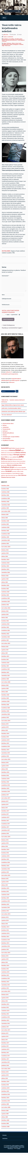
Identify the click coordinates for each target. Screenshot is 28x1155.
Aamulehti (5, 448)
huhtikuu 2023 (5, 595)
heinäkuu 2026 (5, 485)
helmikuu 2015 (5, 904)
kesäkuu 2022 (5, 620)
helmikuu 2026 (5, 501)
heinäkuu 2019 (5, 733)
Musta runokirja (12, 465)
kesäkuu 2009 (5, 1123)
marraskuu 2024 (5, 546)
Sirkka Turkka (20, 471)
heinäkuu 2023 (5, 585)
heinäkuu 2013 (5, 965)
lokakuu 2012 (4, 994)
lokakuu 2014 (4, 917)
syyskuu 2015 (5, 881)
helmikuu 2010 (5, 1097)
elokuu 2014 (4, 923)
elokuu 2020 (4, 691)
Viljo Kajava (15, 475)
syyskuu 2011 (5, 1036)
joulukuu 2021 (5, 640)
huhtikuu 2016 (5, 859)
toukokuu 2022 (5, 624)
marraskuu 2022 (5, 608)
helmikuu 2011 (5, 1059)
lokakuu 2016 (4, 840)
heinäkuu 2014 (5, 927)
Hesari (2, 457)
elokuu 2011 (4, 1039)
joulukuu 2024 (5, 543)
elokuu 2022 (4, 617)
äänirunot (11, 382)
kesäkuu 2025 (5, 524)
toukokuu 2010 (5, 1088)
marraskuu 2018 (5, 759)
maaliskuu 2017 (5, 823)
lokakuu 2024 (4, 550)
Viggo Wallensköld (9, 475)
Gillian (18, 1148)
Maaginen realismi (18, 44)
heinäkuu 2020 (5, 695)
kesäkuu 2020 (5, 698)
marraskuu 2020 (5, 682)
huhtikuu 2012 (5, 1014)
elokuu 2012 (4, 1001)
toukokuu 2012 (5, 1010)
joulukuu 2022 (5, 604)
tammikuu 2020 (5, 714)
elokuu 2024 (4, 556)
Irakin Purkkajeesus (9, 325)
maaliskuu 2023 (5, 598)
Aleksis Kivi (7, 450)
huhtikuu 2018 (5, 782)
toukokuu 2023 (5, 591)
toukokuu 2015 (5, 894)
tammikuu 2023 (5, 601)
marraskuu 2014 (5, 914)
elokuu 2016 (4, 846)
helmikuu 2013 (5, 981)
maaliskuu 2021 (5, 669)
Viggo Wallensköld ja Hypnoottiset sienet (12, 405)
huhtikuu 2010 (5, 1091)
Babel (18, 450)
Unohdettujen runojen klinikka (11, 436)
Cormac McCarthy (11, 452)
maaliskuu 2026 (5, 498)
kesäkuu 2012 (5, 1007)
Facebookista (4, 374)
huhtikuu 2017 (5, 820)
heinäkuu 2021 (5, 656)
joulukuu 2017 (5, 794)
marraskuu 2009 (5, 1107)
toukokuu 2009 (5, 1126)
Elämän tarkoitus (20, 452)
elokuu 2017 (4, 807)
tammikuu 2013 (5, 985)
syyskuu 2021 (5, 649)
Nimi (3, 294)
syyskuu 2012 (5, 997)
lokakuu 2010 (4, 1072)
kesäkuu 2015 (5, 891)
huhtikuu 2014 (5, 936)
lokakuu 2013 (4, 956)
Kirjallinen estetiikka (8, 39)
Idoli (6, 457)
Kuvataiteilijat (6, 438)
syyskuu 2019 (5, 727)
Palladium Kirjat (7, 467)
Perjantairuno (6, 429)
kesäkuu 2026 (5, 488)
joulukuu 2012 (5, 988)
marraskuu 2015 (5, 875)
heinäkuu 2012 (5, 1004)
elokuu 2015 (4, 885)
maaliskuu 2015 (5, 901)
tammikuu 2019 (5, 753)
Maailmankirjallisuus (11, 40)
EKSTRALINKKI (6, 251)
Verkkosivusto (5, 304)
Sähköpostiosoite (6, 298)
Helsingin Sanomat (19, 454)
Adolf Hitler (12, 448)
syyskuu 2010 (5, 1075)
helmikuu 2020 (5, 711)
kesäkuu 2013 (5, 968)
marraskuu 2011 (5, 1030)
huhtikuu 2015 (5, 898)
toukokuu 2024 (5, 563)
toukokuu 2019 (5, 740)
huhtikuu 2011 (5, 1052)
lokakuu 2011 (4, 1033)
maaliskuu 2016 (5, 862)
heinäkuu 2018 (5, 772)
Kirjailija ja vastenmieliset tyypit (12, 328)
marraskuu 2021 (5, 643)
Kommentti (5, 275)
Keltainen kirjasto (17, 459)
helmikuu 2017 (5, 827)
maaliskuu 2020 (5, 707)
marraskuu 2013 (5, 952)
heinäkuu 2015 (5, 888)
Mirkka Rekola (4, 465)
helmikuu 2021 (5, 672)
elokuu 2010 (4, 1078)
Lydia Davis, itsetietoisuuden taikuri (11, 408)
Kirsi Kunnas (13, 461)
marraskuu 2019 (5, 720)
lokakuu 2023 (4, 575)
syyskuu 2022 (5, 614)
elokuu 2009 (4, 1117)
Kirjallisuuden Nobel (7, 44)
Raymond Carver (9, 469)
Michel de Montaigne (14, 463)
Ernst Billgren (9, 454)
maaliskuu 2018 (5, 785)
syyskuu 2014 (5, 920)
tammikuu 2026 (5, 505)
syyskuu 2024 (5, 553)
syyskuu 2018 (5, 765)
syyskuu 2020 (5, 688)
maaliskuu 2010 (5, 1094)
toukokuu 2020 (5, 701)
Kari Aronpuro (9, 459)
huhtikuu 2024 (5, 566)
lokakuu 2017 (4, 801)
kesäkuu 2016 (5, 852)
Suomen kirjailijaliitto (6, 473)
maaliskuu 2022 (5, 630)
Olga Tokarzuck (6, 45)
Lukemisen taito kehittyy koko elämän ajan (13, 411)
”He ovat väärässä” (6, 414)
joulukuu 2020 (5, 678)
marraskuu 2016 (5, 836)
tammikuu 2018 (5, 791)
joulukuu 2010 (5, 1065)
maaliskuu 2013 (5, 978)
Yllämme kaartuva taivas (8, 477)
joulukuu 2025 (5, 508)
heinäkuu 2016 (5, 849)
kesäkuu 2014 (5, 930)
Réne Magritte (17, 469)
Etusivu (4, 1135)
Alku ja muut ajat (16, 43)
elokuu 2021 (4, 653)
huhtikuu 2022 (5, 627)
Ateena (12, 450)
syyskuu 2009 (5, 1113)
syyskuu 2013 (5, 959)
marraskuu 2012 (5, 991)
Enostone (3, 454)
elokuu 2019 (4, 730)
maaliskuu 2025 (5, 533)
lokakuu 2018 (4, 762)
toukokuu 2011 (5, 1049)
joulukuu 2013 (5, 949)
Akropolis (17, 448)
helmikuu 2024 (5, 569)
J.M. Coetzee (10, 457)
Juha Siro (5, 34)
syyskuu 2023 (5, 579)
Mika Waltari (22, 463)
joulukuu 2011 (5, 1026)
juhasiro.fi (9, 372)
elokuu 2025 (4, 517)
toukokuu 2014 (5, 933)
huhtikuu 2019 (5, 743)
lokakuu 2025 (4, 514)
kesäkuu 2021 (5, 659)
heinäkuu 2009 (5, 1120)
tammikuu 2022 (5, 637)
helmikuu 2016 (5, 865)
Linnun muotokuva (21, 461)
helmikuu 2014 (5, 943)
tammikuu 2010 (5, 1101)
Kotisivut (5, 1138)
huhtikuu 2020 (5, 704)
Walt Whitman (22, 475)
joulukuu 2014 (5, 910)
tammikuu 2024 (5, 572)
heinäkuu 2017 (5, 811)
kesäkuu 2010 (5, 1084)
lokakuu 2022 (4, 611)
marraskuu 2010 (5, 1068)
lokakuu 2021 (4, 646)
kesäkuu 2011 (5, 1046)
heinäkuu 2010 (5, 1081)
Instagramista (14, 374)
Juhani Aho (16, 457)
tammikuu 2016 (5, 869)
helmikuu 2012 (5, 1020)
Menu (4, 17)
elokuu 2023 (4, 582)
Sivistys (5, 435)
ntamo (20, 465)
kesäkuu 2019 (5, 736)
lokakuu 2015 (4, 878)
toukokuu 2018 (5, 778)
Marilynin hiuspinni (5, 463)
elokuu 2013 (4, 962)
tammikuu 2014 (5, 946)
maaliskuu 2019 (5, 746)
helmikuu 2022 (5, 633)
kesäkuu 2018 (5, 775)
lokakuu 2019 (4, 724)
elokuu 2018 (4, 769)
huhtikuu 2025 (5, 530)
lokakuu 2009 (4, 1110)
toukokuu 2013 (5, 972)
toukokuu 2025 (5, 527)
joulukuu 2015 (5, 872)
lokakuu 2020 (4, 685)
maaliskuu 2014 (5, 939)
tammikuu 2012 (5, 1023)
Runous (5, 425)
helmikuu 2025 (5, 537)
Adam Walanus (7, 43)
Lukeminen (6, 427)
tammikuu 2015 (5, 907)
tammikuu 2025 (5, 540)
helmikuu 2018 (5, 788)
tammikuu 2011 (5, 1062)
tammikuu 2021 (5, 675)
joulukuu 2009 (5, 1104)
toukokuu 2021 (5, 662)
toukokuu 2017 (5, 817)
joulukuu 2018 (5, 756)
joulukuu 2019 (5, 717)
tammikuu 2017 (5, 830)
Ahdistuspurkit (15, 380)
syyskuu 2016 (5, 843)
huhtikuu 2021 (5, 666)
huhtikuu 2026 (5, 495)
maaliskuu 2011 (5, 1055)
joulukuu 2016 (5, 833)
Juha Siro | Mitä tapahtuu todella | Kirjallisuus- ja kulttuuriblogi (14, 1146)
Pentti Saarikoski (17, 467)
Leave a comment (8, 37)
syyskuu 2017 (5, 804)
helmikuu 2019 (5, 749)
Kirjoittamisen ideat (8, 423)
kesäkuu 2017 (5, 814)
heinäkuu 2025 (5, 521)
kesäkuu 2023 (5, 588)
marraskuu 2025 (5, 511)
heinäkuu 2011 (5, 1043)
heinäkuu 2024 (5, 559)
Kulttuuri (5, 431)
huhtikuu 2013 (5, 975)
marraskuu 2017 (5, 798)
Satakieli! (8, 471)
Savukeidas (14, 471)
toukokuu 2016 (5, 856)
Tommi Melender (16, 473)
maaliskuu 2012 (5, 1017)
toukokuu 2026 (5, 492)
